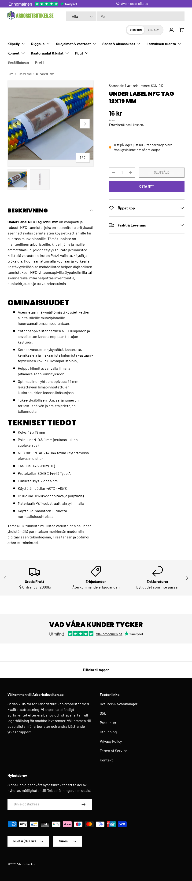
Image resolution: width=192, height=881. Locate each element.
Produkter (108, 722)
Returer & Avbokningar (118, 704)
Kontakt (106, 760)
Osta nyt (146, 186)
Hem (10, 73)
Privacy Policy (111, 741)
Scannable (116, 86)
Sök (103, 713)
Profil (39, 62)
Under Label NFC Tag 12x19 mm (36, 73)
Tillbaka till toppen (96, 670)
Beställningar (18, 62)
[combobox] (125, 16)
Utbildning (108, 732)
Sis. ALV (153, 29)
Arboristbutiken (26, 864)
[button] (182, 30)
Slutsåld (162, 172)
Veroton (136, 29)
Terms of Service (113, 750)
